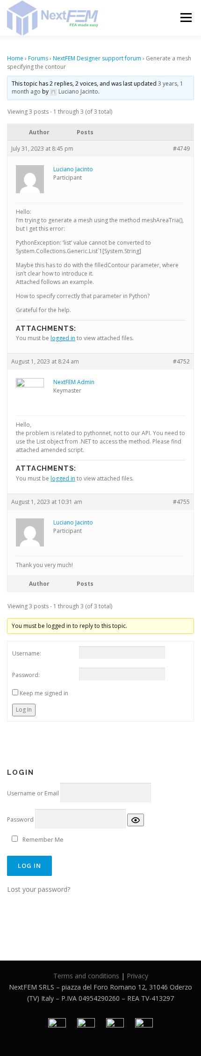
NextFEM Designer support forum (97, 58)
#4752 (181, 361)
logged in (62, 338)
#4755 (181, 502)
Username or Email (33, 793)
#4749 (181, 149)
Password (20, 819)
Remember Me (43, 840)
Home (15, 58)
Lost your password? (38, 889)
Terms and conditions (86, 975)
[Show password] (135, 820)
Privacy (137, 975)
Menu (185, 18)
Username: (26, 653)
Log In (24, 710)
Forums (38, 58)
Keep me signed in (44, 693)
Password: (26, 675)
